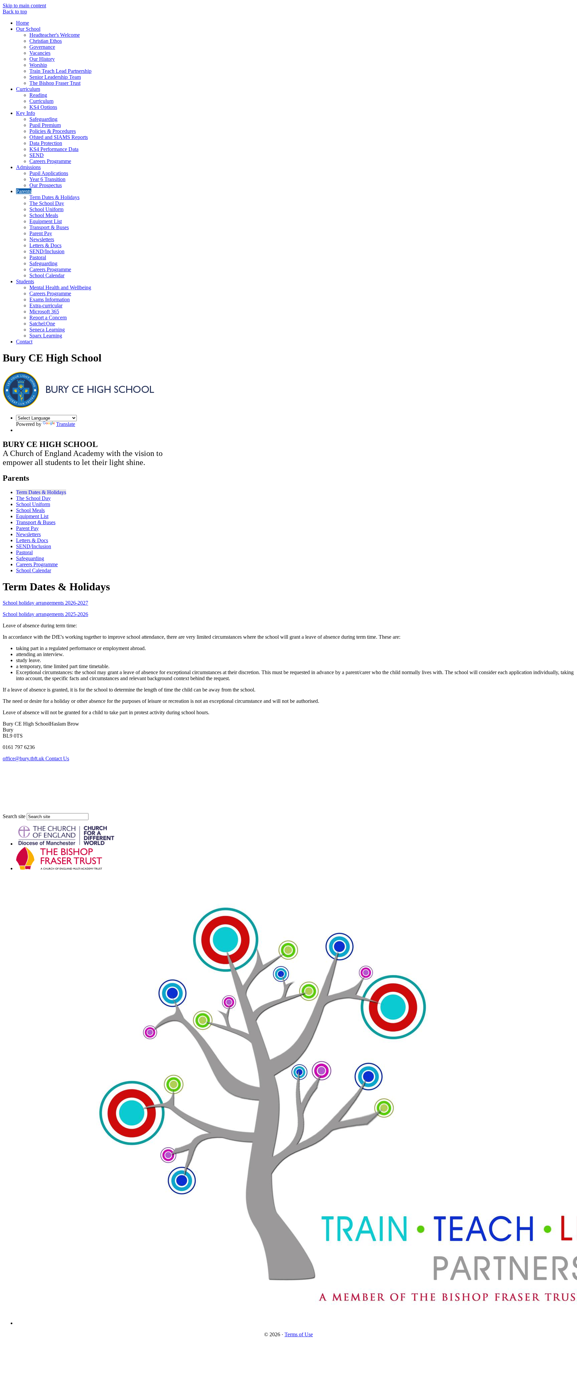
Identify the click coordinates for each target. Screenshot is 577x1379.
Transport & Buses (49, 227)
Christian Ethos (45, 41)
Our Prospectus (45, 185)
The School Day (46, 203)
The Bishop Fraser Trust (54, 83)
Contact (24, 341)
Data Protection (45, 143)
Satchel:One (42, 323)
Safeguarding (43, 119)
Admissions (28, 167)
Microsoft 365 (44, 311)
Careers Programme (50, 161)
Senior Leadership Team (55, 77)
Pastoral (37, 257)
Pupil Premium (45, 125)
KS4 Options (43, 107)
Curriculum (28, 89)
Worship (38, 65)
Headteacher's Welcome (54, 35)
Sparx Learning (45, 335)
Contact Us (57, 758)
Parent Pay (40, 233)
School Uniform (46, 209)
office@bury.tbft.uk (24, 758)
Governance (42, 47)
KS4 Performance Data (53, 149)
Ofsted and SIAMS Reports (58, 137)
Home (22, 23)
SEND (36, 155)
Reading (38, 95)
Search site (14, 816)
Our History (42, 59)
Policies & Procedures (52, 131)
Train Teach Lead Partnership (60, 71)
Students (25, 281)
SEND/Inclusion (46, 251)
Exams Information (49, 299)
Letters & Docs (45, 245)
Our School (28, 29)
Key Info (25, 113)
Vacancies (39, 53)
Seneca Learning (47, 329)
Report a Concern (48, 317)
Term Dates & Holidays (54, 197)
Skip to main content (24, 5)
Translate (65, 424)
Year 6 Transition (47, 179)
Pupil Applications (48, 173)
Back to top (15, 11)
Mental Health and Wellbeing (60, 287)
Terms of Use (298, 1334)
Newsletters (41, 239)
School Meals (43, 215)
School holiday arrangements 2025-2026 (45, 614)
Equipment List (45, 221)
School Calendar (46, 275)
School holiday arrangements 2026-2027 (45, 603)
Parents (23, 191)
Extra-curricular (45, 305)
